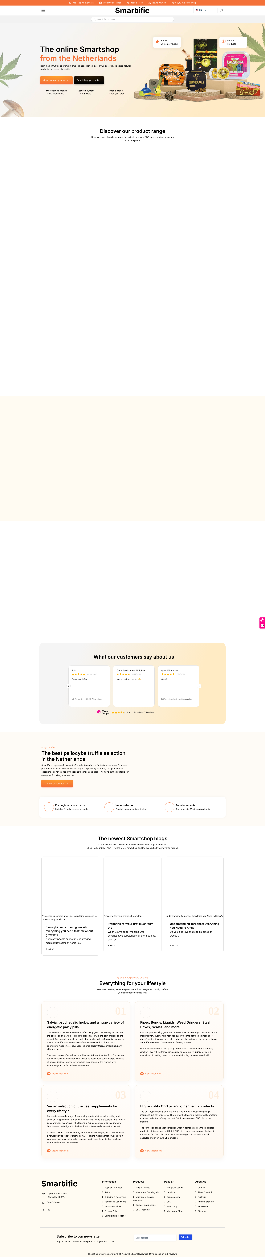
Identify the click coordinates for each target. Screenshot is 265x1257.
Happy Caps (97, 1046)
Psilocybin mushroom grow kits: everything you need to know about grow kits (69, 931)
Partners (202, 1197)
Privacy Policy (112, 1211)
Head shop (172, 1192)
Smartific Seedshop (147, 326)
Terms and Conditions (115, 1201)
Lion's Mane (98, 606)
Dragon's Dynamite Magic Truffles (198, 487)
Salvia (50, 1042)
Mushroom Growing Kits (147, 1192)
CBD (169, 1201)
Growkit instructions (146, 1205)
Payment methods (113, 1187)
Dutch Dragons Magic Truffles (154, 485)
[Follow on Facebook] (44, 1210)
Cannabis (108, 1039)
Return (108, 1192)
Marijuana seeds (175, 1187)
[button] (43, 10)
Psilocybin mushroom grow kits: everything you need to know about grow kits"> (69, 918)
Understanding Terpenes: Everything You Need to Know (194, 925)
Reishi (47, 606)
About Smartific (205, 1192)
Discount (202, 1211)
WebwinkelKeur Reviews (133, 1254)
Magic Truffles (135, 423)
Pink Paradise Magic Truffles (61, 485)
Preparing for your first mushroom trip (130, 925)
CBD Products (143, 1209)
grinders (199, 1052)
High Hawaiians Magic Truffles (108, 485)
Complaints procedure (116, 1215)
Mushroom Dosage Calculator (143, 1199)
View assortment (60, 1073)
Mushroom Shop (175, 1211)
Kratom (117, 1039)
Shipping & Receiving (115, 1197)
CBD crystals (171, 1138)
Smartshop (172, 1206)
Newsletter (203, 1206)
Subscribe (185, 1237)
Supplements (173, 1197)
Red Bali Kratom (192, 606)
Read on (50, 949)
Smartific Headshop (150, 1042)
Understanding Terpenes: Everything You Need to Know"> (194, 916)
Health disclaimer (113, 1206)
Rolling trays (188, 1055)
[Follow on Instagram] (49, 1210)
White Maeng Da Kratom (151, 606)
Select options (63, 498)
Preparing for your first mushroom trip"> (124, 916)
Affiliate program (206, 1201)
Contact (202, 1187)
